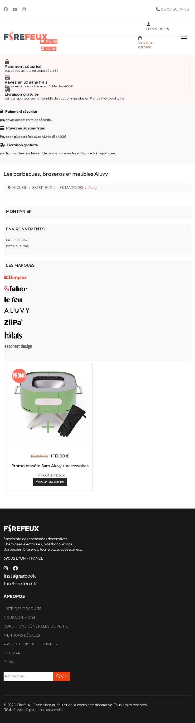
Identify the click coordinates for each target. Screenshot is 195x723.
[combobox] (29, 676)
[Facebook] (6, 9)
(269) (17, 246)
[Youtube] (15, 9)
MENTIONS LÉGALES (22, 635)
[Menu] (184, 37)
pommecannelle (49, 710)
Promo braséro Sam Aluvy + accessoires (50, 466)
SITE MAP (12, 653)
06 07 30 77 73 (175, 9)
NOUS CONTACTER (20, 617)
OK (63, 676)
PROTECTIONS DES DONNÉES (30, 644)
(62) (17, 240)
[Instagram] (24, 9)
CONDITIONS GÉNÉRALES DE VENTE (36, 626)
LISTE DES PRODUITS (22, 609)
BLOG (9, 662)
